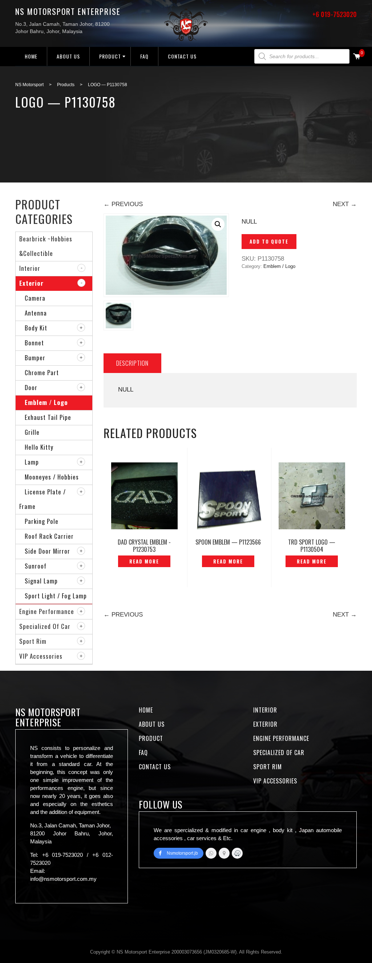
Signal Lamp (41, 580)
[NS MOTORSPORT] (237, 853)
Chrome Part (42, 372)
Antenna (36, 312)
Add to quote (269, 241)
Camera (35, 297)
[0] (356, 56)
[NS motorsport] (224, 853)
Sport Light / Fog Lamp (56, 595)
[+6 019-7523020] (211, 853)
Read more (144, 561)
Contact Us (182, 56)
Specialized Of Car (44, 626)
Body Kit (36, 327)
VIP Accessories (40, 656)
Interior (29, 268)
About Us (68, 56)
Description (132, 363)
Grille (32, 432)
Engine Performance (46, 611)
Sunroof (35, 565)
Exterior (31, 283)
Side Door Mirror (47, 550)
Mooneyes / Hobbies (52, 476)
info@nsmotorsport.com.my (63, 879)
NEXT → (345, 204)
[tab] (132, 363)
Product (110, 56)
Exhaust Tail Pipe (48, 417)
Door (31, 387)
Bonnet (34, 342)
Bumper (35, 357)
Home (31, 56)
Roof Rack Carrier (49, 536)
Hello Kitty (39, 447)
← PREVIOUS (123, 204)
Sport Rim (32, 641)
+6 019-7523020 (334, 14)
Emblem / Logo (279, 266)
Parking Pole (41, 521)
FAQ (144, 56)
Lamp (32, 461)
